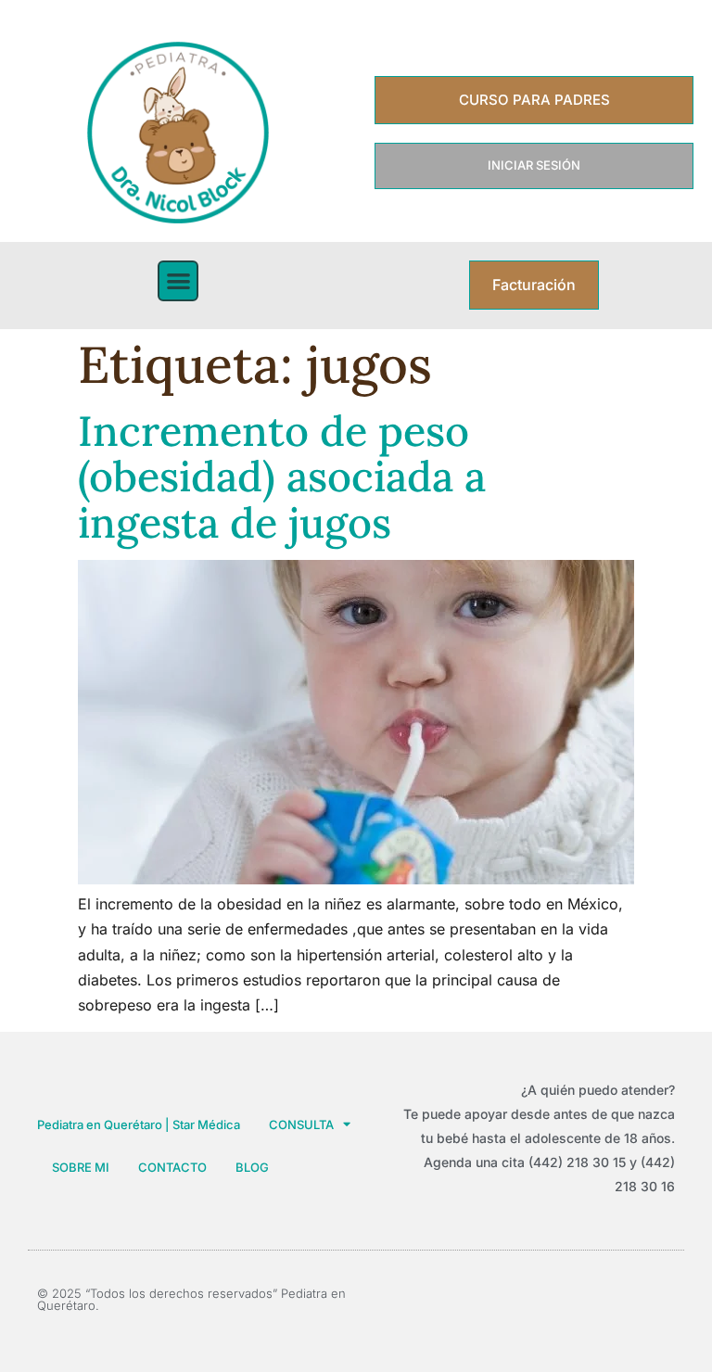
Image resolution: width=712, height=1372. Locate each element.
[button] (178, 281)
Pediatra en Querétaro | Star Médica (138, 1124)
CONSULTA (301, 1124)
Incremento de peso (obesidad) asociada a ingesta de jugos (282, 476)
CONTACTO (172, 1167)
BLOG (252, 1167)
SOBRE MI (80, 1167)
